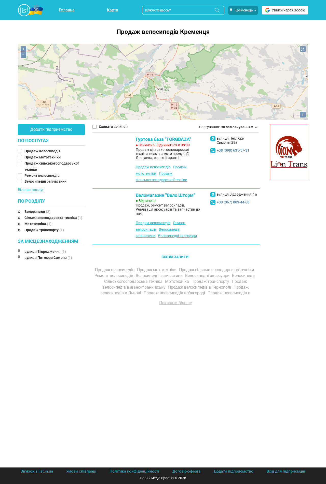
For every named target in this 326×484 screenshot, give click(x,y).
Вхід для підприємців (286, 471)
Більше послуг (31, 189)
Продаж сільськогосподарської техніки (217, 269)
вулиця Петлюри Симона (48, 258)
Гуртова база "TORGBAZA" (163, 139)
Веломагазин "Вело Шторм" (165, 195)
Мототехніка (37, 224)
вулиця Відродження (45, 252)
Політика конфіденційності (134, 471)
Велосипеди (37, 212)
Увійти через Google (288, 10)
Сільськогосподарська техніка (53, 218)
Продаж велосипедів (42, 151)
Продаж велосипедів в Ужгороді (175, 292)
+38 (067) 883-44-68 (233, 202)
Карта (112, 10)
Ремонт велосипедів (42, 175)
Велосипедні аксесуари (177, 236)
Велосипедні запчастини (45, 181)
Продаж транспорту (44, 230)
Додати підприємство (51, 129)
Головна (67, 10)
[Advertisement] (175, 367)
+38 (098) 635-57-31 (233, 150)
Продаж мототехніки (42, 157)
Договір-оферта (186, 471)
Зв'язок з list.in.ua (37, 471)
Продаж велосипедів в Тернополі (200, 287)
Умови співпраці (81, 471)
